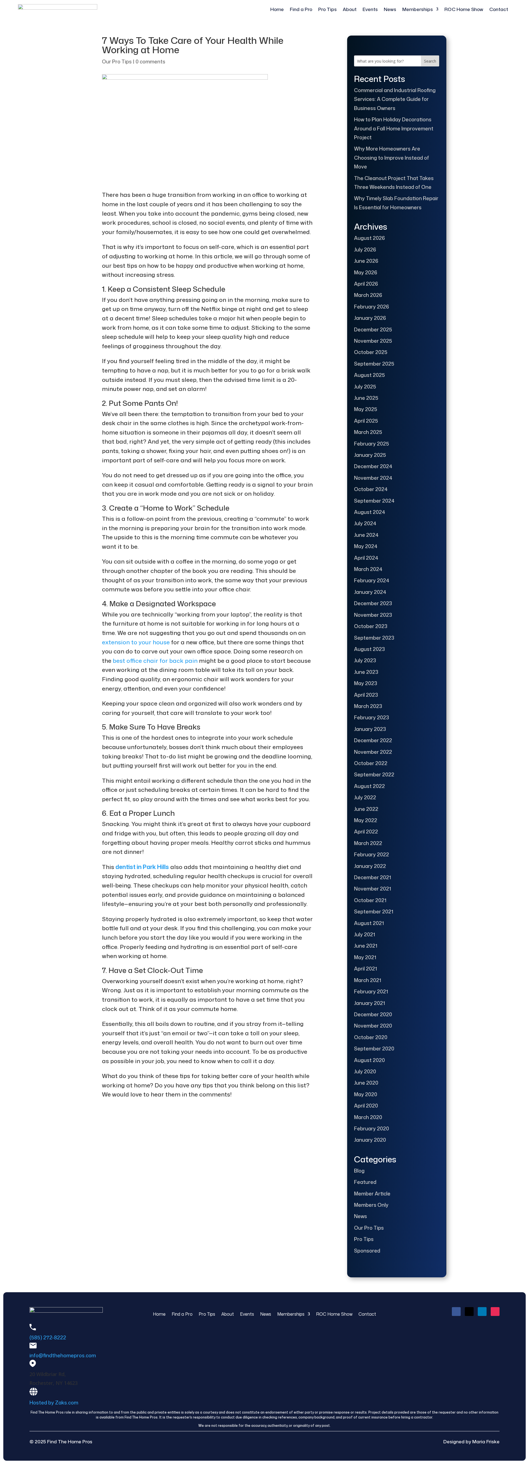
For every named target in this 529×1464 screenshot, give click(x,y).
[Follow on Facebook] (456, 1311)
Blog (359, 1170)
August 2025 (369, 375)
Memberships (417, 9)
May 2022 (365, 820)
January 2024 (370, 592)
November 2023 (373, 614)
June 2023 (366, 671)
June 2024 (366, 534)
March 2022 (368, 843)
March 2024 (368, 569)
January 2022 (370, 866)
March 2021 (367, 980)
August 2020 (369, 1060)
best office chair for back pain (154, 660)
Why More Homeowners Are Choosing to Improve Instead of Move (391, 157)
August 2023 (369, 649)
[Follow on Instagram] (495, 1311)
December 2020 (373, 1014)
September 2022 (374, 774)
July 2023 (365, 660)
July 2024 (365, 523)
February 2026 (371, 306)
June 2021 (365, 945)
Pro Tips (327, 9)
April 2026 (366, 283)
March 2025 (368, 432)
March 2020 (368, 1117)
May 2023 (365, 683)
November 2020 (373, 1025)
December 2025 (373, 329)
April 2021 (365, 968)
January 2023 (370, 729)
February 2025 (371, 443)
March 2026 (368, 295)
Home (277, 9)
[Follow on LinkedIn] (482, 1311)
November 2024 (373, 477)
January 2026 (370, 317)
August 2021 (369, 923)
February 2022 (371, 854)
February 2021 (371, 991)
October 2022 (370, 763)
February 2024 (371, 580)
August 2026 (369, 238)
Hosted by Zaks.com (53, 1402)
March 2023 (368, 706)
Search (430, 61)
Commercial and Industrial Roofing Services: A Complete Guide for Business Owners (395, 99)
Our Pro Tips (117, 61)
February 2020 (371, 1128)
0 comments (150, 61)
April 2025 (366, 420)
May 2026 (365, 272)
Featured (365, 1182)
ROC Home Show (463, 9)
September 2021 (373, 911)
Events (370, 9)
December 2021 (372, 877)
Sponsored (367, 1250)
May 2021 (365, 957)
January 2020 (370, 1139)
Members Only (371, 1204)
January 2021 (369, 1003)
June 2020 (366, 1082)
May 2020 (365, 1094)
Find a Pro (301, 9)
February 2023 (371, 717)
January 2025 (370, 454)
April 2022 (366, 831)
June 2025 (366, 397)
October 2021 (370, 900)
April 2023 (366, 694)
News (390, 9)
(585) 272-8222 (47, 1337)
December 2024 (373, 466)
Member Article (372, 1193)
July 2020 (365, 1071)
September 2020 (374, 1048)
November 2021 (372, 888)
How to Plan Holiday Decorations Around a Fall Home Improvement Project (393, 128)
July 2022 (365, 797)
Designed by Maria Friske (471, 1441)
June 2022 (366, 809)
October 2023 (370, 626)
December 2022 (373, 740)
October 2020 (370, 1037)
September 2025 (374, 363)
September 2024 (374, 500)
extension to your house (136, 642)
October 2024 (371, 489)
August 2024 (369, 512)
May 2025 (365, 409)
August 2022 (369, 786)
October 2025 (370, 352)
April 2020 (366, 1105)
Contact (498, 9)
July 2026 (365, 249)
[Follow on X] (469, 1311)
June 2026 (366, 260)
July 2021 (364, 934)
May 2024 (365, 546)
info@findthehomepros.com (62, 1355)
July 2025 (365, 386)
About (350, 9)
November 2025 (373, 340)
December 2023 (373, 603)
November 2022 (373, 751)
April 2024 (366, 557)
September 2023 (374, 637)
